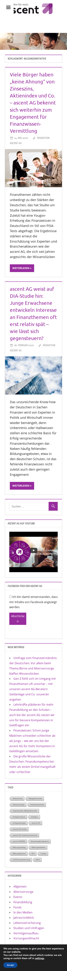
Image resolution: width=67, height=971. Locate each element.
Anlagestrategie (19, 823)
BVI (33, 853)
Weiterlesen (20, 268)
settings (39, 958)
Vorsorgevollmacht (26, 938)
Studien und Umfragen (28, 928)
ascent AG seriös (20, 829)
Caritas (43, 853)
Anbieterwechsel (37, 805)
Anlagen (34, 817)
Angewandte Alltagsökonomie (25, 811)
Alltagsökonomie (35, 798)
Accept (10, 965)
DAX (38, 860)
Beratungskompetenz (40, 841)
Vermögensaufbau (25, 933)
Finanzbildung (22, 902)
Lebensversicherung (27, 923)
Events (17, 897)
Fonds (17, 907)
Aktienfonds (18, 798)
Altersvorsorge (18, 805)
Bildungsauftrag (19, 847)
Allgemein (20, 886)
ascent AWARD (19, 841)
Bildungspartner (19, 853)
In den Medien (23, 912)
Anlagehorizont (19, 817)
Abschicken (17, 618)
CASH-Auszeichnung (21, 860)
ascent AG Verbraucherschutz (25, 835)
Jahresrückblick (23, 918)
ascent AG (36, 823)
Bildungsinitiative (38, 847)
